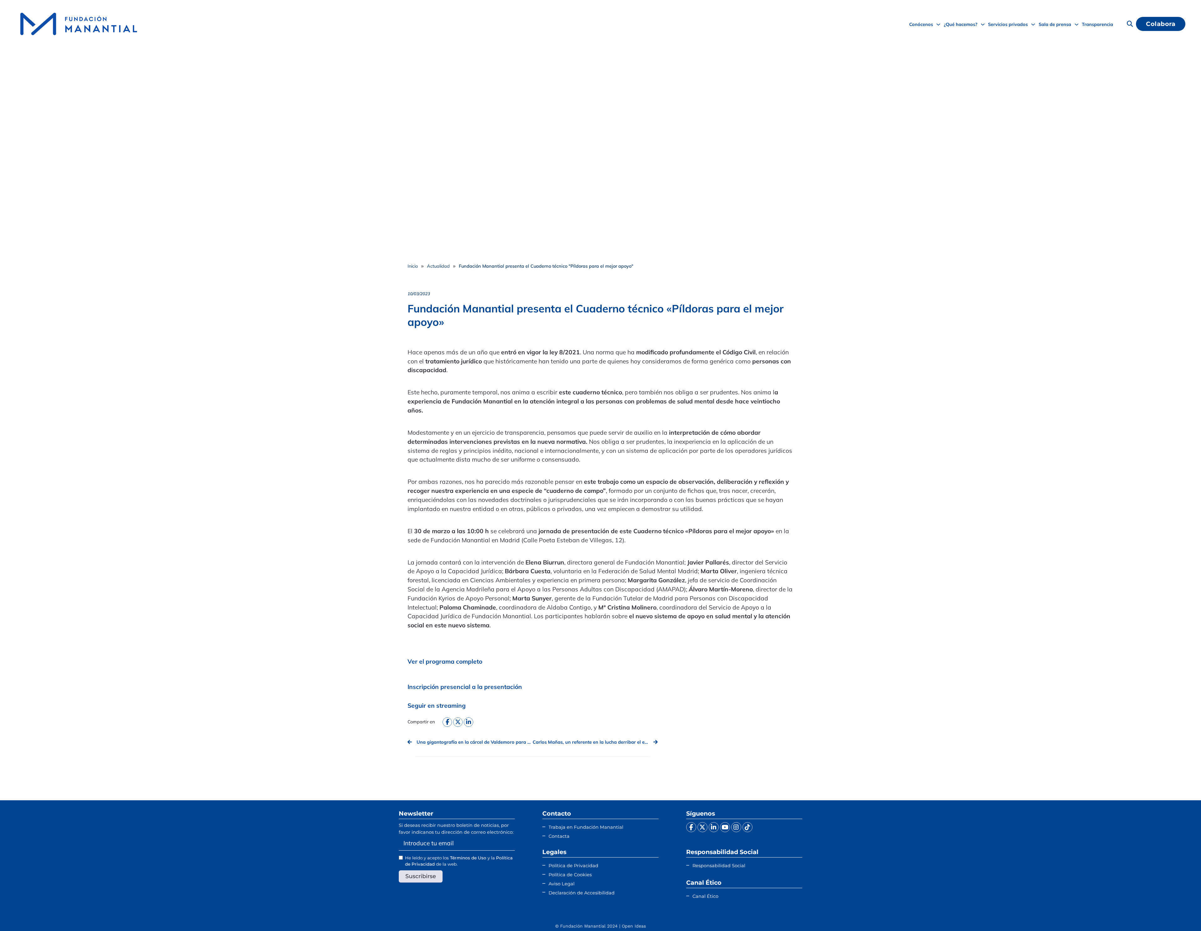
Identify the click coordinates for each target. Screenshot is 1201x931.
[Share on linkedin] (468, 722)
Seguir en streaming (437, 705)
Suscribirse (420, 876)
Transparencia (1097, 24)
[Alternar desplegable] (938, 24)
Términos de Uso (468, 857)
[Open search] (1130, 24)
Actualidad (438, 266)
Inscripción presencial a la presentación (465, 687)
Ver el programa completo (445, 661)
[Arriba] (1180, 914)
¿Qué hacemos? (960, 24)
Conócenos (921, 24)
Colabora (1160, 24)
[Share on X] (458, 722)
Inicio (413, 266)
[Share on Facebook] (447, 722)
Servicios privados (1008, 24)
